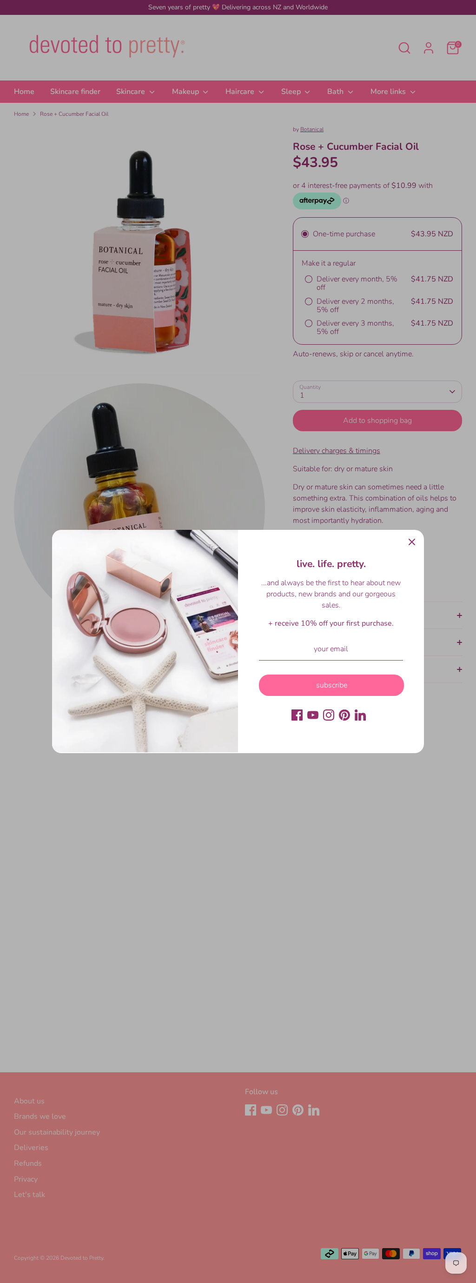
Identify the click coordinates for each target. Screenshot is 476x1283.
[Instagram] (328, 715)
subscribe (331, 685)
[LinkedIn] (360, 715)
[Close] (412, 542)
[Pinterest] (344, 715)
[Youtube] (312, 715)
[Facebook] (297, 715)
